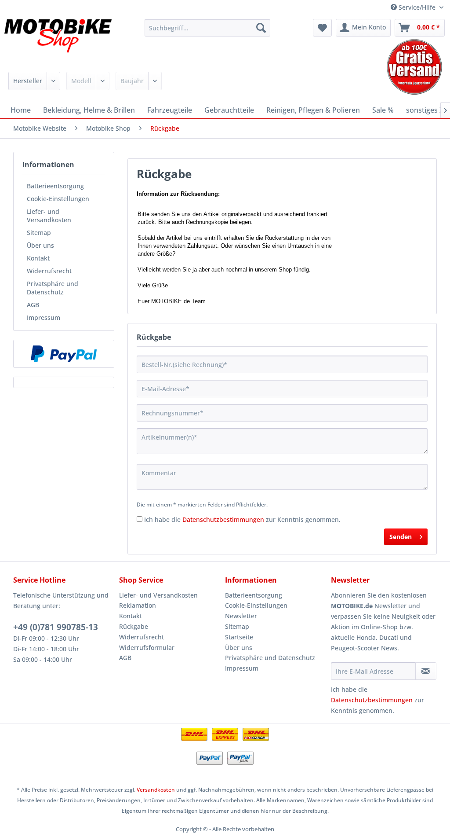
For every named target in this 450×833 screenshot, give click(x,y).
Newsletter (241, 616)
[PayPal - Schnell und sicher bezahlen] (64, 353)
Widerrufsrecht (49, 271)
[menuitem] (208, 28)
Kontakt (38, 258)
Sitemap (39, 232)
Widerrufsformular (146, 647)
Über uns (40, 245)
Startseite (239, 637)
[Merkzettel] (322, 28)
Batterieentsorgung (55, 186)
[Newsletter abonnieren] (425, 671)
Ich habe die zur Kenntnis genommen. (242, 519)
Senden (400, 536)
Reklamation (137, 605)
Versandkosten (156, 789)
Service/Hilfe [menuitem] (417, 7)
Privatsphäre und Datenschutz (52, 287)
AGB (33, 305)
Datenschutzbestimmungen (223, 519)
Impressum (43, 317)
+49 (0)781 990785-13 (55, 627)
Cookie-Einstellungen (58, 198)
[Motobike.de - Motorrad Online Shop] (58, 41)
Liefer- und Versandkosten (49, 215)
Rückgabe (133, 626)
